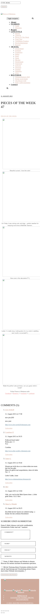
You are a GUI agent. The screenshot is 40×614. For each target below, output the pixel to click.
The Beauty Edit (20, 81)
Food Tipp (18, 39)
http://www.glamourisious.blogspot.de (18, 479)
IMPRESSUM (22, 596)
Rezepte (18, 45)
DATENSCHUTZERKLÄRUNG (22, 598)
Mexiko (17, 60)
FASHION (15, 24)
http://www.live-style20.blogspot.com (17, 425)
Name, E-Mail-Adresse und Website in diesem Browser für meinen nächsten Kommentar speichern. (18, 562)
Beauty (14, 30)
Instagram (24, 393)
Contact (14, 84)
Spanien (18, 69)
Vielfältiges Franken (22, 41)
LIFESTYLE (16, 32)
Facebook (8, 393)
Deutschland (19, 49)
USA (17, 73)
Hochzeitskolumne (21, 43)
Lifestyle (18, 35)
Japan (17, 58)
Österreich (18, 64)
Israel (17, 56)
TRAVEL (15, 47)
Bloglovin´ (16, 393)
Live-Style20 (9, 410)
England (18, 50)
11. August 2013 (6, 96)
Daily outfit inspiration (22, 83)
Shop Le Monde (11, 504)
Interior (17, 33)
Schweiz (18, 66)
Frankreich (18, 52)
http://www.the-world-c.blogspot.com (17, 451)
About (13, 22)
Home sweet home (21, 79)
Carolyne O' (9, 432)
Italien (17, 54)
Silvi (6, 487)
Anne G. (8, 458)
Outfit (17, 26)
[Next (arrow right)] (4, 612)
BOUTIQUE (16, 75)
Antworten (8, 428)
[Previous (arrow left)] (2, 612)
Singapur (18, 67)
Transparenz (22, 599)
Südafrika (18, 71)
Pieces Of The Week (22, 37)
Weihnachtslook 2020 (22, 77)
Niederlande (19, 62)
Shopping (18, 28)
